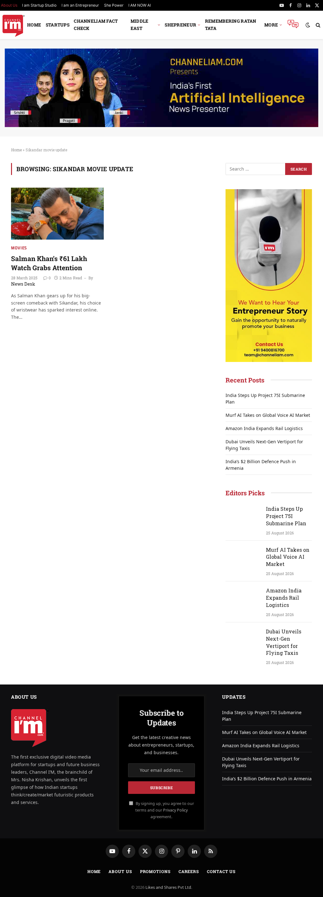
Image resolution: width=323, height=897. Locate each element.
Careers (189, 871)
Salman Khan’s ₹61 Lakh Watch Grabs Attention (49, 263)
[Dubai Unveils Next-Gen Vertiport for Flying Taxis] (243, 639)
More (271, 25)
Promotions (155, 871)
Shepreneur (180, 25)
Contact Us (221, 871)
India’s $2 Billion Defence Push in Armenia (267, 779)
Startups (57, 25)
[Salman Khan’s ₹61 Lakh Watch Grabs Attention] (57, 214)
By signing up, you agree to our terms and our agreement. (164, 810)
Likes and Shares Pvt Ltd (168, 887)
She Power (114, 5)
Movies (19, 248)
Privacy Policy (175, 810)
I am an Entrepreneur (80, 5)
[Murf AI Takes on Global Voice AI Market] (243, 558)
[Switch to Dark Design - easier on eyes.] (308, 24)
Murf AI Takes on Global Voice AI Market (268, 415)
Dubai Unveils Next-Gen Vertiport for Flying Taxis (283, 642)
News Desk (23, 284)
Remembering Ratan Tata (230, 24)
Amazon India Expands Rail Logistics (264, 428)
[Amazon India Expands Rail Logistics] (243, 598)
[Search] (317, 25)
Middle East (140, 24)
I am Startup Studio (39, 5)
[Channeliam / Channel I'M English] (14, 25)
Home (34, 25)
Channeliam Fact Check (96, 24)
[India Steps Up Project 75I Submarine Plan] (243, 517)
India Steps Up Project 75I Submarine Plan (286, 516)
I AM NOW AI (139, 5)
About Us (120, 871)
